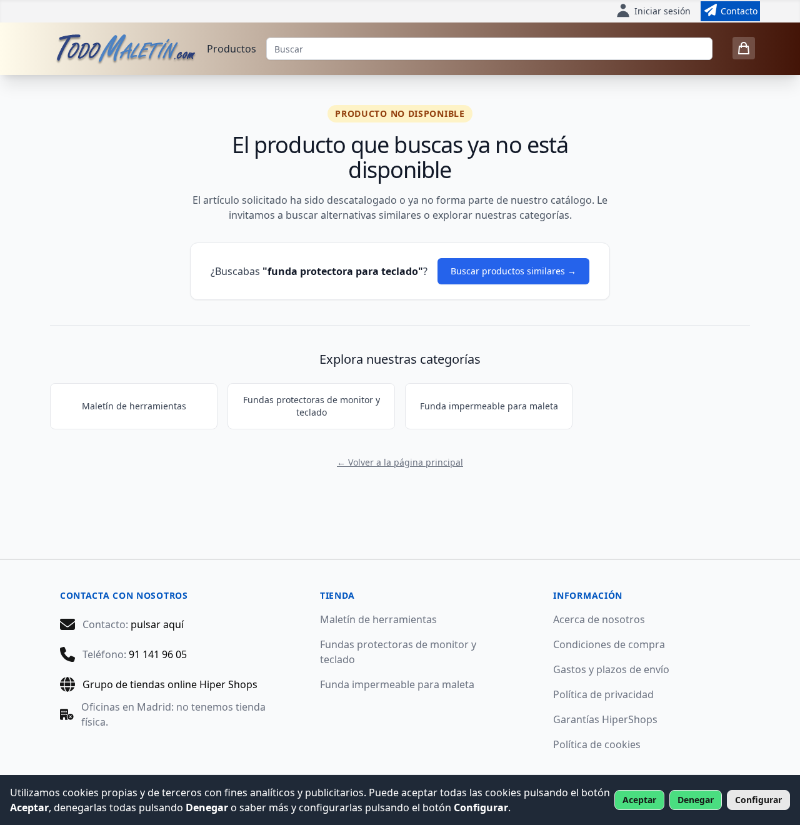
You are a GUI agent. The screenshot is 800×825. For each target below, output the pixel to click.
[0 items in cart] (743, 48)
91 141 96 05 (158, 654)
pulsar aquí (157, 624)
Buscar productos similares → (513, 271)
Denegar (696, 800)
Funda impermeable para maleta (489, 406)
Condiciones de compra (609, 644)
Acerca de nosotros (599, 619)
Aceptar (639, 800)
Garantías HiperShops (605, 719)
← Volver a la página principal (400, 462)
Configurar (758, 800)
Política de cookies (597, 744)
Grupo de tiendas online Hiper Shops (170, 684)
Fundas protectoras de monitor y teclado (311, 406)
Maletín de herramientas (134, 406)
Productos (231, 49)
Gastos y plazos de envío (611, 669)
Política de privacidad (603, 694)
